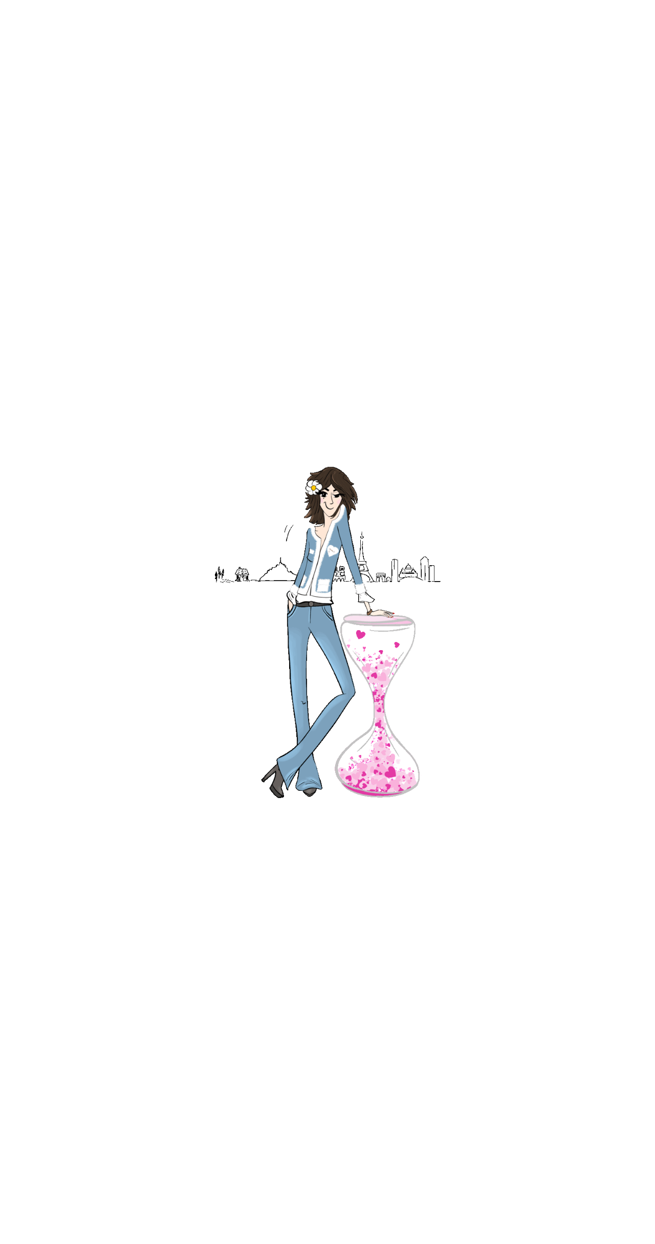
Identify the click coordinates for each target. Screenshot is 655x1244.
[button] (631, 39)
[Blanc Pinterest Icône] (369, 906)
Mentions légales (500, 1006)
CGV (332, 1006)
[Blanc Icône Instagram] (328, 906)
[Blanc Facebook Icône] (287, 906)
